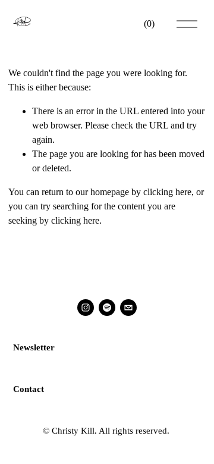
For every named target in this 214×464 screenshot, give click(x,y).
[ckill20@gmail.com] (128, 307)
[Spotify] (107, 307)
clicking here (167, 192)
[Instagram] (85, 307)
